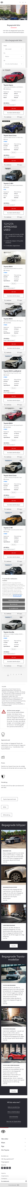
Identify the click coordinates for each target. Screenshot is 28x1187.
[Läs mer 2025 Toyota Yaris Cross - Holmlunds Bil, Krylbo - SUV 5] (13, 571)
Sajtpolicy (3, 1173)
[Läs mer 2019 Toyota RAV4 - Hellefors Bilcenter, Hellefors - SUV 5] (13, 414)
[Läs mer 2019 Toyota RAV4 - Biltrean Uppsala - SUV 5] (13, 257)
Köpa (3, 1142)
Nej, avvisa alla (13, 604)
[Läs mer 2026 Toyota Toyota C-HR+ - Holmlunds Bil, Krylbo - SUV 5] (13, 174)
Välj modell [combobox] (8, 49)
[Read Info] (15, 105)
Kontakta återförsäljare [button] (13, 112)
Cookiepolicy (4, 1178)
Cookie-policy (17, 595)
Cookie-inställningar (13, 600)
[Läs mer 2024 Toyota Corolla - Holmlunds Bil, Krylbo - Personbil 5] (13, 623)
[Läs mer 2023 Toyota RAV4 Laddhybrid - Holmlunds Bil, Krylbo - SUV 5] (13, 362)
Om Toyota (5, 1150)
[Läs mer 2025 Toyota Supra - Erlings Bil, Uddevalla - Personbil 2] (13, 76)
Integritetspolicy (5, 1176)
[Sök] (20, 2)
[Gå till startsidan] (2, 2)
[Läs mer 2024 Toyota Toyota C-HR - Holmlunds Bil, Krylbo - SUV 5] (13, 519)
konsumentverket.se (17, 726)
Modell (5, 45)
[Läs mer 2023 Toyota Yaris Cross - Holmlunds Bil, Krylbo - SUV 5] (13, 466)
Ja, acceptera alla (13, 608)
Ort (4, 60)
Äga (2, 1146)
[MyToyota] (23, 2)
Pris (4, 53)
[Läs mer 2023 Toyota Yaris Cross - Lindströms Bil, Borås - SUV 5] (13, 126)
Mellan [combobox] (7, 56)
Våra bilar (4, 1139)
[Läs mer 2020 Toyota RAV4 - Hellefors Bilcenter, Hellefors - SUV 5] (13, 310)
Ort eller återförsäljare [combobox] (11, 64)
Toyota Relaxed (5, 748)
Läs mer (13, 108)
